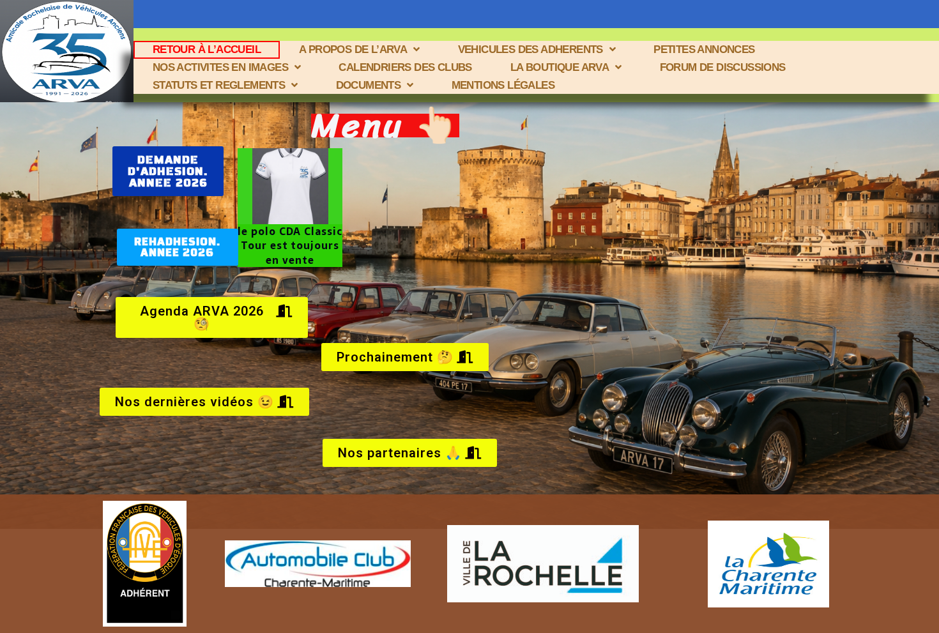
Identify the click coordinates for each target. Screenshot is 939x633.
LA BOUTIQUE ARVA (559, 67)
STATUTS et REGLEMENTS (219, 85)
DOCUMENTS (368, 85)
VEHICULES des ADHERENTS (530, 49)
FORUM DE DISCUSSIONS (723, 67)
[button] (168, 171)
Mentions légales (503, 85)
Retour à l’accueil (207, 49)
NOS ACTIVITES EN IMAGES (220, 67)
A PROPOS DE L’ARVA (353, 49)
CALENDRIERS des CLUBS (405, 67)
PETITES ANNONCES (703, 49)
